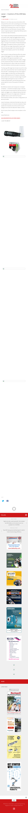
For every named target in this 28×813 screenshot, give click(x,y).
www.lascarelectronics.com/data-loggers (10, 118)
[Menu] (26, 2)
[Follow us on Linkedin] (26, 515)
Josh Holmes (5, 19)
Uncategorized (5, 9)
